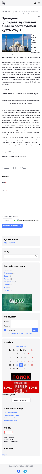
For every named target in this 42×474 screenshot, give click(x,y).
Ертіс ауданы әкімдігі (12, 412)
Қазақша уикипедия (11, 415)
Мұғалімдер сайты (11, 420)
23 (19, 11)
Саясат (7, 279)
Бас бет (4, 11)
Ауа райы (5, 455)
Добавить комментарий (12, 225)
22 (17, 365)
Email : (4, 191)
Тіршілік (7, 290)
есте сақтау (11, 330)
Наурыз (15, 11)
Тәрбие (7, 285)
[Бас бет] (3, 3)
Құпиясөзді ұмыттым (15, 333)
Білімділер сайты (10, 418)
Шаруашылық (9, 282)
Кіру (5, 242)
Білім (6, 287)
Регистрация (29, 333)
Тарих (6, 270)
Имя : (4, 183)
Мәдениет (7, 168)
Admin (24, 168)
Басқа (6, 276)
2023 (9, 11)
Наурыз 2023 (21, 346)
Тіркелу (12, 242)
